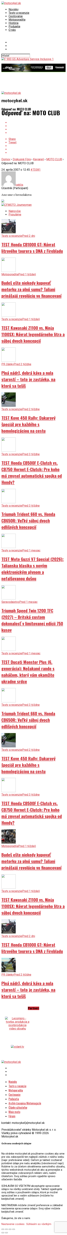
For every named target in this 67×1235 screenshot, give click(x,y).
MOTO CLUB (54, 156)
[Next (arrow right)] (6, 1229)
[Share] (6, 1225)
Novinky (14, 9)
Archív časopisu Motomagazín (25, 1100)
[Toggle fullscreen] (10, 1225)
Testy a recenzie (19, 13)
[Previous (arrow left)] (2, 1229)
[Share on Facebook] (37, 119)
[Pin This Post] (37, 126)
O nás (12, 30)
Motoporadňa (17, 19)
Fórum (12, 1113)
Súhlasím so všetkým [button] (38, 1220)
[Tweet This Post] (37, 122)
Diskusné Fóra (22, 156)
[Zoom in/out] (13, 1225)
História (13, 23)
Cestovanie (16, 16)
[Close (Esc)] (2, 1225)
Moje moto (14, 1108)
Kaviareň (38, 156)
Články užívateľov (18, 1104)
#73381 (36, 166)
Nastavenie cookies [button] (12, 1220)
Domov (5, 156)
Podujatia (14, 26)
